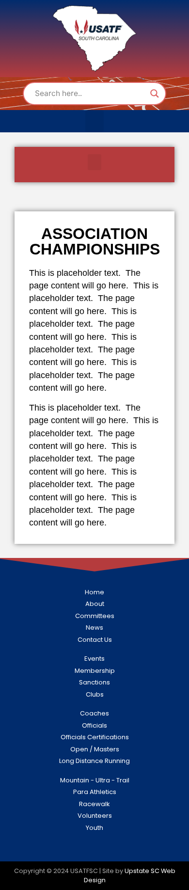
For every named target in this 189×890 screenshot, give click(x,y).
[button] (94, 121)
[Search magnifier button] (154, 93)
